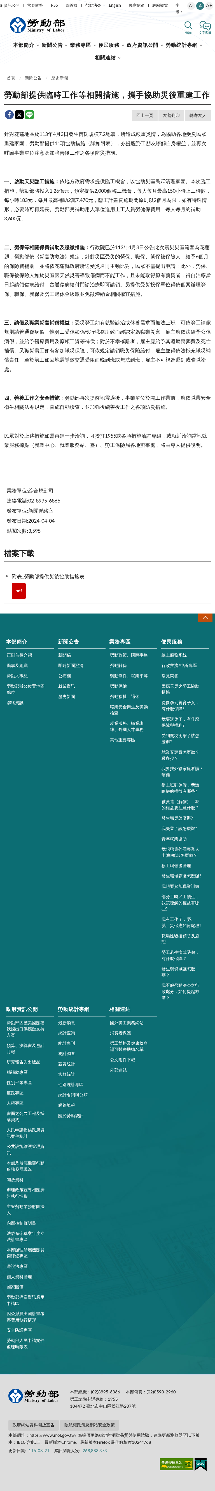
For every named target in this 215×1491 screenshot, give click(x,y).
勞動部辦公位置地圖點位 (26, 689)
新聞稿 (64, 655)
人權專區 (15, 1103)
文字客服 (205, 32)
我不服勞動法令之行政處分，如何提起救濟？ (180, 991)
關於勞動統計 (70, 1116)
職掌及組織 (17, 666)
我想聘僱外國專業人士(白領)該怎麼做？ (180, 852)
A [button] (200, 6)
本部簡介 (23, 45)
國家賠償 (15, 1287)
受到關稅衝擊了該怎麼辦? (180, 739)
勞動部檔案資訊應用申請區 (26, 1300)
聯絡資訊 (15, 703)
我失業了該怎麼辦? (179, 829)
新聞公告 (52, 45)
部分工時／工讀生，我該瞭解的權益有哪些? (180, 903)
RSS (54, 6)
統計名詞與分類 (73, 1095)
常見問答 (35, 6)
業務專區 (80, 45)
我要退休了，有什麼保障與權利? (180, 722)
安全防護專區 (19, 1330)
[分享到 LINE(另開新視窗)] (29, 114)
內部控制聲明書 (21, 1223)
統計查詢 (66, 1033)
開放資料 (15, 1180)
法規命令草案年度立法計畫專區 (26, 1237)
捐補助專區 (17, 1072)
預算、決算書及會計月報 (26, 1049)
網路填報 (66, 1105)
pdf (18, 591)
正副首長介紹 (19, 655)
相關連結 (105, 57)
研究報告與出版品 (23, 1062)
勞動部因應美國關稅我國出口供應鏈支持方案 (26, 1029)
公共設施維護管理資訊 (26, 1150)
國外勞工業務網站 (127, 1023)
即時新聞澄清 (70, 666)
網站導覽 (160, 6)
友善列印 (171, 116)
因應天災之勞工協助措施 (180, 689)
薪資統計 (66, 1064)
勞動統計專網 (181, 45)
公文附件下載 (122, 1060)
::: (3, 4)
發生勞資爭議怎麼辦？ (178, 972)
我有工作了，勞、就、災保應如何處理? (181, 922)
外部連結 (118, 1070)
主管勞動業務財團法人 (26, 1210)
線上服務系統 (174, 655)
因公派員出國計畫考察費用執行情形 (26, 1317)
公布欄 (64, 676)
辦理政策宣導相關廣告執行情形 (26, 1193)
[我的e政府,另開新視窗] (201, 1465)
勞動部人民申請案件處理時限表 (26, 1344)
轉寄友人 (198, 116)
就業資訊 (66, 686)
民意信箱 (136, 6)
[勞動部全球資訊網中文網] (37, 25)
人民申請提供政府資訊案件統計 (26, 1133)
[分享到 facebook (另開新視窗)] (9, 114)
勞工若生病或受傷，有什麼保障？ (180, 955)
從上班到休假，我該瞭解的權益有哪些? (180, 788)
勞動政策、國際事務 (129, 655)
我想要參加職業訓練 (180, 886)
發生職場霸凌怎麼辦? (181, 876)
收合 (205, 617)
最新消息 (66, 1023)
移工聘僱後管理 (176, 866)
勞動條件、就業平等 (129, 676)
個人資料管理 (19, 1277)
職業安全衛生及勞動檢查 (129, 710)
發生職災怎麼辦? (177, 818)
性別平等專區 (19, 1083)
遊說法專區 (17, 1266)
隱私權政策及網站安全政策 (89, 1425)
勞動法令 (93, 6)
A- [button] (191, 6)
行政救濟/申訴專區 (179, 666)
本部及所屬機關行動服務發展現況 (26, 1166)
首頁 (11, 78)
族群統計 (66, 1074)
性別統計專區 (70, 1085)
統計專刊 (66, 1043)
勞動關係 (118, 666)
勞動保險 (118, 686)
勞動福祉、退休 (124, 697)
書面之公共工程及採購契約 (26, 1117)
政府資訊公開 (142, 45)
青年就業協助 (174, 839)
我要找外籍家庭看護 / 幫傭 (182, 772)
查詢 (188, 32)
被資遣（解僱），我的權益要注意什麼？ (180, 805)
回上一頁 (144, 116)
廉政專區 (15, 1093)
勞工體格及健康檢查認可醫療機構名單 (129, 1046)
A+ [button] (209, 5)
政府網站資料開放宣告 (34, 1425)
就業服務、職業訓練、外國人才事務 (127, 726)
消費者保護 (120, 1033)
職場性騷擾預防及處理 (180, 939)
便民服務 (109, 45)
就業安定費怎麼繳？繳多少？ (180, 755)
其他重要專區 (122, 740)
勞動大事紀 (17, 676)
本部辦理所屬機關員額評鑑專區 (26, 1253)
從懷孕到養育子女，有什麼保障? (180, 706)
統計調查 (66, 1054)
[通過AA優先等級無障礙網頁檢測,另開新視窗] (176, 1465)
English (115, 6)
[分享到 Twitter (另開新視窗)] (19, 114)
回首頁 (72, 6)
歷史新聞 (59, 78)
